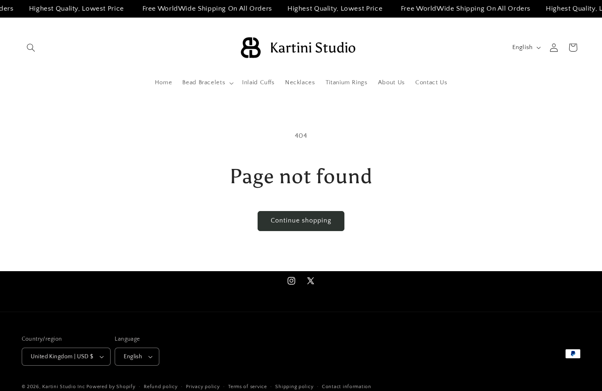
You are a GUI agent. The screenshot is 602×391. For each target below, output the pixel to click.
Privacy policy (203, 386)
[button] (31, 47)
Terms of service (247, 386)
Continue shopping (301, 220)
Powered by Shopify (110, 386)
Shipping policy (294, 386)
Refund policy (161, 386)
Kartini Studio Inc (63, 386)
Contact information (346, 386)
